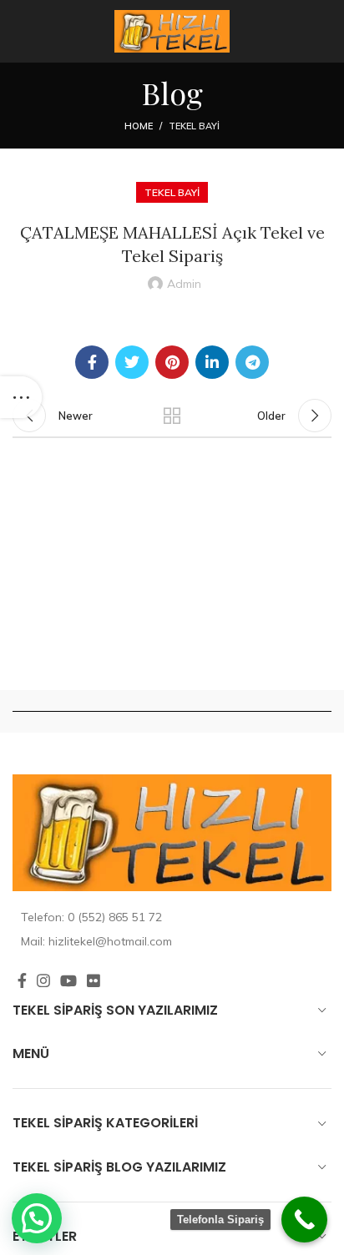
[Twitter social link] (132, 362)
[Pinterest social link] (172, 362)
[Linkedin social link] (212, 362)
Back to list (172, 415)
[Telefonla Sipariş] (304, 1219)
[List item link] (172, 917)
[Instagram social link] (43, 980)
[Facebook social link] (92, 362)
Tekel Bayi (194, 126)
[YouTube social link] (68, 980)
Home (138, 126)
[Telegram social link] (252, 362)
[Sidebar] (21, 397)
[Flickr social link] (93, 980)
